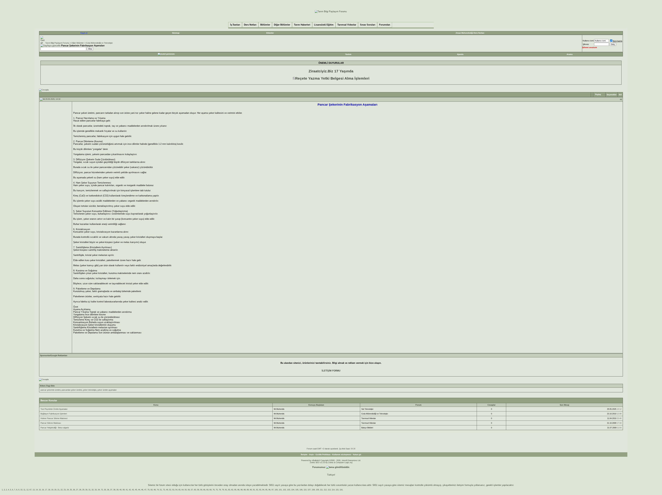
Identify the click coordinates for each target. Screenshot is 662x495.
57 (192, 490)
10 (21, 490)
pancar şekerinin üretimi (51, 390)
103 (288, 490)
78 (220, 490)
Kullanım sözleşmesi (341, 454)
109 (317, 490)
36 (108, 490)
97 (273, 490)
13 (34, 490)
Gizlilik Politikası (322, 454)
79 (223, 490)
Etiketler (270, 33)
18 (49, 490)
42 (130, 490)
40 (120, 490)
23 (65, 490)
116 (341, 490)
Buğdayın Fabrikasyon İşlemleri (54, 414)
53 (173, 490)
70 (148, 490)
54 (176, 490)
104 (292, 490)
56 (189, 490)
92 (257, 490)
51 (161, 490)
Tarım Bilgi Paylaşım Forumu (57, 43)
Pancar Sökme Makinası (51, 423)
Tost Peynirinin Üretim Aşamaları (54, 409)
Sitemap (175, 33)
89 (248, 490)
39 (117, 490)
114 (333, 490)
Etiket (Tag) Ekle (47, 386)
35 (105, 490)
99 (124, 490)
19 (52, 490)
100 (276, 490)
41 (127, 490)
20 (55, 490)
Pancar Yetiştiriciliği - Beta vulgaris (55, 428)
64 (183, 490)
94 (263, 490)
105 (296, 490)
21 (58, 490)
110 (305, 490)
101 (280, 490)
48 (155, 490)
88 (245, 490)
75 (217, 490)
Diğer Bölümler (78, 43)
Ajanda (460, 54)
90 (251, 490)
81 (226, 490)
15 (40, 490)
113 (329, 490)
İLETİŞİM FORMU (331, 370)
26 (74, 490)
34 (99, 490)
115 (337, 490)
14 (37, 490)
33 (96, 490)
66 (204, 490)
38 (114, 490)
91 (254, 490)
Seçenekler (611, 95)
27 (77, 490)
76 (214, 490)
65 (179, 490)
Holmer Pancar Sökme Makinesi (54, 418)
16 (43, 490)
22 (62, 490)
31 (89, 490)
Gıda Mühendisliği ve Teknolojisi (99, 43)
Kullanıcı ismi (588, 41)
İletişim (304, 454)
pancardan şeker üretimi (72, 390)
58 (198, 490)
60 (195, 490)
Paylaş (598, 94)
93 (260, 490)
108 (313, 490)
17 (46, 490)
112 (325, 490)
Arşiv (311, 454)
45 (136, 490)
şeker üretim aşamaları (107, 390)
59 (201, 490)
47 (145, 490)
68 (210, 490)
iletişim (460, 485)
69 (207, 490)
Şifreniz (586, 44)
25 (71, 490)
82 (232, 490)
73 (164, 490)
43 (133, 490)
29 (83, 490)
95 (266, 490)
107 (309, 490)
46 (142, 490)
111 (321, 490)
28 (80, 490)
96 (269, 490)
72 (102, 490)
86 (238, 490)
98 (241, 490)
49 (167, 490)
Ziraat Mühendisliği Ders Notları (470, 33)
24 (68, 490)
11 (24, 490)
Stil (620, 95)
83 (229, 490)
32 (93, 490)
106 (301, 490)
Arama (570, 54)
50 (152, 490)
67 (30, 490)
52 (170, 490)
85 (235, 490)
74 (158, 490)
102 (284, 490)
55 (186, 490)
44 (139, 490)
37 (111, 490)
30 (86, 490)
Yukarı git (357, 454)
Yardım (348, 54)
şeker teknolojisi (89, 390)
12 (27, 490)
